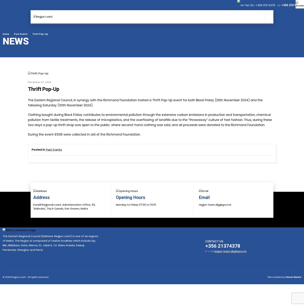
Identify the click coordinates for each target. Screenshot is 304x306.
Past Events (20, 34)
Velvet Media (293, 277)
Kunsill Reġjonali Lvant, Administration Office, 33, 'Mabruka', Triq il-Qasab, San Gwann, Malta (64, 207)
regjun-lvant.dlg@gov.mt (230, 251)
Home (6, 34)
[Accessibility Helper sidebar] (300, 4)
